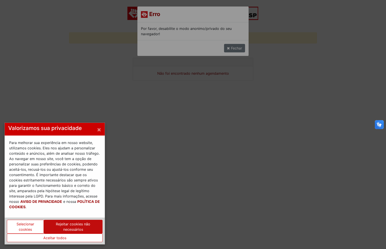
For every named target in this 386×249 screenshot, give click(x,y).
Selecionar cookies (25, 227)
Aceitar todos (54, 238)
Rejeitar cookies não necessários (73, 227)
